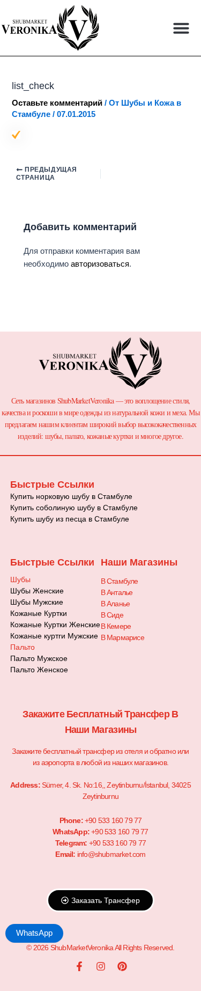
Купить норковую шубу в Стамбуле (71, 496)
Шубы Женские (37, 590)
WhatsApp (34, 933)
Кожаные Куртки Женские (55, 624)
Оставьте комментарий (57, 103)
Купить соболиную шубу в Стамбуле (74, 507)
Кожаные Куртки (38, 613)
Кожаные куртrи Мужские (54, 636)
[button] (181, 28)
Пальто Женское (39, 669)
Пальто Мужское (39, 658)
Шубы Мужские (36, 602)
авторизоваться (100, 264)
